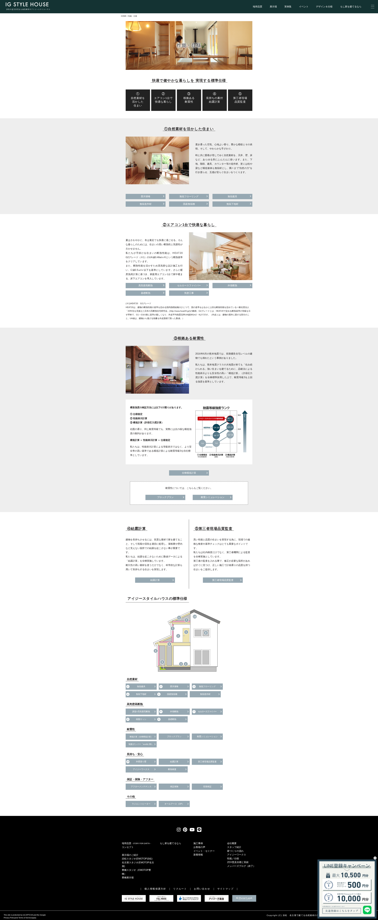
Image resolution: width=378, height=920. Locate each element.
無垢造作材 (145, 204)
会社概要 (232, 843)
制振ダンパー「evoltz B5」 (141, 744)
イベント (303, 6)
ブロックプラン (165, 497)
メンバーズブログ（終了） (241, 866)
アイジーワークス (141, 769)
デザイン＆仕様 (324, 6)
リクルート (180, 889)
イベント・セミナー (204, 851)
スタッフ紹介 (234, 847)
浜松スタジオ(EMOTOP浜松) (137, 858)
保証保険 (174, 786)
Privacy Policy (9, 918)
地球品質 (257, 6)
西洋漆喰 (145, 196)
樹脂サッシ (136, 719)
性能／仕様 (233, 858)
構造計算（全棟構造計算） (141, 737)
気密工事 (189, 293)
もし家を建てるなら (350, 6)
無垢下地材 (232, 204)
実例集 (287, 6)
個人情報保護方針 (155, 889)
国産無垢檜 (189, 204)
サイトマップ (225, 889)
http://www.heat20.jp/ (180, 311)
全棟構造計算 (189, 473)
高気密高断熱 (146, 285)
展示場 (273, 6)
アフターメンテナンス (141, 786)
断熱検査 (172, 769)
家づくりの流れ (235, 851)
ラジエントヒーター (141, 804)
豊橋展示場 (128, 877)
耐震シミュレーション (212, 497)
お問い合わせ (202, 889)
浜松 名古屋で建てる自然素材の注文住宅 (304, 915)
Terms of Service (25, 918)
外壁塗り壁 (136, 761)
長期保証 (207, 786)
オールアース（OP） (174, 804)
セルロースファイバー (189, 285)
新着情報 (198, 854)
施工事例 (198, 843)
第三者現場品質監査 (222, 580)
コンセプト (128, 847)
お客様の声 (199, 847)
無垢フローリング (189, 196)
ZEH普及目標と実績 (238, 862)
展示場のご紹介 (130, 855)
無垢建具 (232, 196)
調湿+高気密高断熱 (141, 711)
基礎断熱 (145, 293)
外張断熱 (232, 285)
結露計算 (155, 580)
